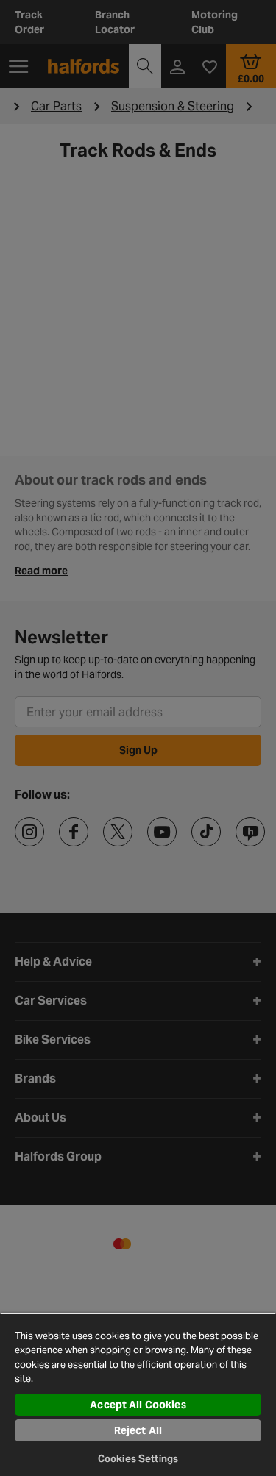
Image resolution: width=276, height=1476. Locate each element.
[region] (138, 1394)
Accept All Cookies (138, 1404)
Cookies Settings (138, 1458)
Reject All (138, 1430)
